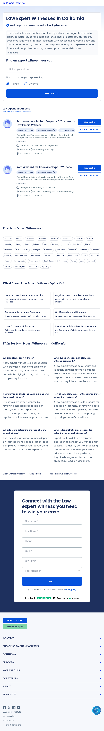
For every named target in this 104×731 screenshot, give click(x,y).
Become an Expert (15, 626)
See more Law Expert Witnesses (17, 111)
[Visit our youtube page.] (18, 707)
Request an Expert (15, 620)
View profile (89, 122)
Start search (52, 93)
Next (52, 581)
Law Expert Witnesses (37, 474)
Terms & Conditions (12, 725)
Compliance (8, 720)
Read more (12, 52)
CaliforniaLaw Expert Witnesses (63, 474)
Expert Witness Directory (14, 474)
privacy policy (70, 590)
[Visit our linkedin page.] (13, 707)
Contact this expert (89, 129)
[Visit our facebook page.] (4, 707)
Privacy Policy (9, 716)
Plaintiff (15, 83)
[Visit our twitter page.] (9, 707)
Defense (33, 83)
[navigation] (99, 3)
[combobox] (9, 69)
